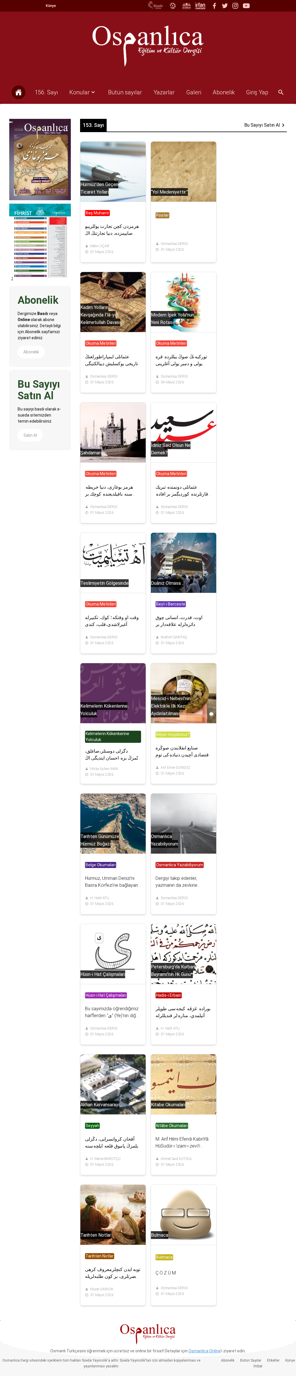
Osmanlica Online (204, 1351)
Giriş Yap (257, 92)
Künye (51, 6)
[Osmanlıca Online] (173, 6)
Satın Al (30, 435)
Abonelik (31, 352)
